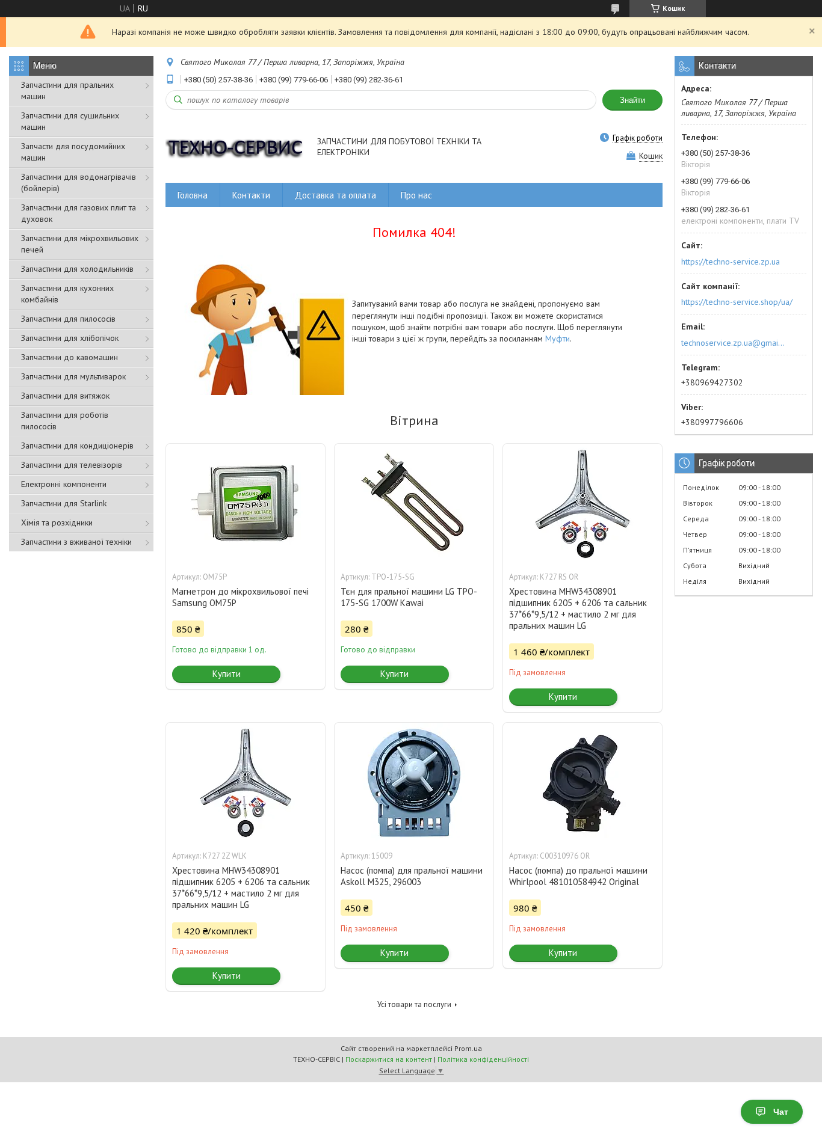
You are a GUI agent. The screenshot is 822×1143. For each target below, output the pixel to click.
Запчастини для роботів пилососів (64, 420)
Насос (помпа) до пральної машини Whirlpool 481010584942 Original (578, 876)
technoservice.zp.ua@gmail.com (733, 342)
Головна (193, 195)
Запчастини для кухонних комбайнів (67, 294)
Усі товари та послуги (414, 1004)
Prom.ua (468, 1048)
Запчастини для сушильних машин (70, 121)
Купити (226, 673)
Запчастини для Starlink (64, 503)
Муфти (557, 338)
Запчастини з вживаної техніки (76, 541)
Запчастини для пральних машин (67, 90)
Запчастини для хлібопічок (70, 337)
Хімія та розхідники (57, 522)
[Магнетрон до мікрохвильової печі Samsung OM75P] (245, 504)
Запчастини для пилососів (68, 318)
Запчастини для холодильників (77, 268)
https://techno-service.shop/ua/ (737, 301)
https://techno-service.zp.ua (730, 261)
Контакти (251, 195)
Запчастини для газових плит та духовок (78, 213)
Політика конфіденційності (483, 1059)
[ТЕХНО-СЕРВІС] (235, 147)
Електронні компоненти (64, 484)
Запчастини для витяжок (65, 395)
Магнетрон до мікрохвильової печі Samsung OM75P (240, 597)
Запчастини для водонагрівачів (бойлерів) (78, 182)
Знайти (632, 100)
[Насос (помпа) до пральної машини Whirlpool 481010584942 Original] (582, 783)
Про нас (416, 195)
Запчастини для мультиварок (73, 376)
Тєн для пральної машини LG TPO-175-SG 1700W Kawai (409, 597)
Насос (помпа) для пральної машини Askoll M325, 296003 (412, 876)
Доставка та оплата (335, 195)
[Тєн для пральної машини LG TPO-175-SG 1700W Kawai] (414, 504)
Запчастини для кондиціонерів (77, 445)
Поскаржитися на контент (388, 1059)
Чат (780, 1112)
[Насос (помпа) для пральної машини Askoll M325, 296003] (414, 783)
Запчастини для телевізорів (71, 464)
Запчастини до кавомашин (69, 357)
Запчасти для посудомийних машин (73, 152)
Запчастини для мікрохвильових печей (79, 244)
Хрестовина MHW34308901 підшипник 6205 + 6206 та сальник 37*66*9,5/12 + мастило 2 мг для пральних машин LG (578, 608)
